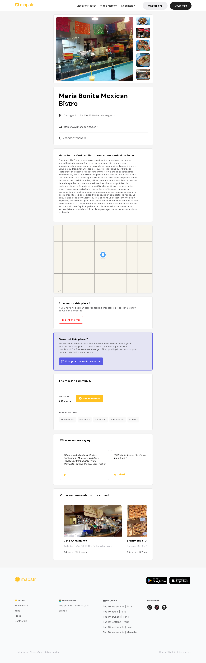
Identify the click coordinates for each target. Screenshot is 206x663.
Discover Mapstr (86, 5)
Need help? (128, 5)
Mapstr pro (155, 5)
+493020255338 (73, 138)
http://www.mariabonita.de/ (80, 127)
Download (180, 5)
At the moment (108, 5)
